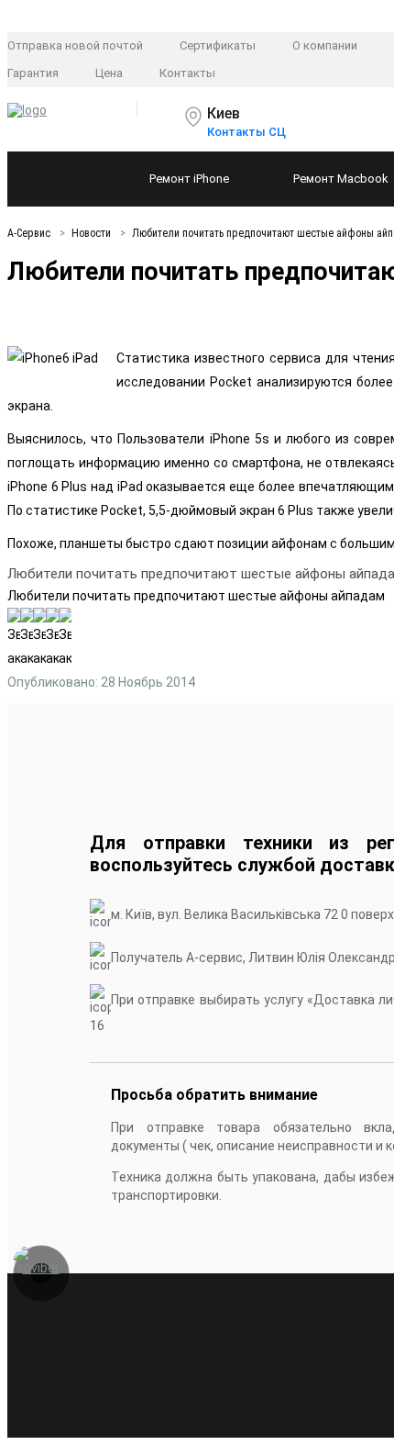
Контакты (187, 73)
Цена (109, 73)
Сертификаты (218, 45)
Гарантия (33, 73)
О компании (324, 45)
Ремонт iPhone (189, 178)
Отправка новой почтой (75, 45)
